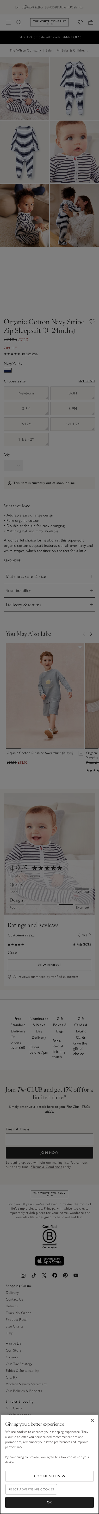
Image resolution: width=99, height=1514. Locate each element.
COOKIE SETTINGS (49, 1476)
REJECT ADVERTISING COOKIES (31, 1489)
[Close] (92, 1420)
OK (49, 1502)
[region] (49, 1464)
